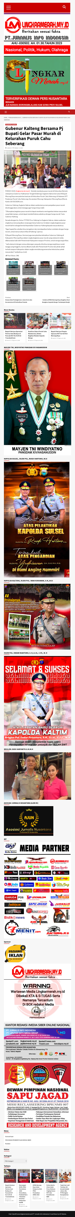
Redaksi (7, 1143)
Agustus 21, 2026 (23, 1206)
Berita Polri (50, 1180)
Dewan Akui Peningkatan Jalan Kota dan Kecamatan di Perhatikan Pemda (18, 300)
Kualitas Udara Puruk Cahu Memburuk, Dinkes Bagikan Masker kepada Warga (37, 334)
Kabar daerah (64, 1180)
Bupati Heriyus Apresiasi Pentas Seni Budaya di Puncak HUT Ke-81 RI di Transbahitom (13, 334)
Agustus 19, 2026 (39, 340)
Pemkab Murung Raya (11, 124)
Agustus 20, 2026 (51, 1200)
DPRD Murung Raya (23, 1180)
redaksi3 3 (9, 148)
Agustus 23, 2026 (16, 340)
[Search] (69, 111)
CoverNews (53, 1214)
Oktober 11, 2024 (18, 148)
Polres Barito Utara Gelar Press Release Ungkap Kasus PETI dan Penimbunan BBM (50, 1191)
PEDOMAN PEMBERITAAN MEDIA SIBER (18, 1140)
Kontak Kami (9, 1136)
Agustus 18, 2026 (62, 338)
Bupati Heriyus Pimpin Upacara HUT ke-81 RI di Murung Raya (59, 333)
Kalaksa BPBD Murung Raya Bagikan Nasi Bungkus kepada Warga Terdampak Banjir (56, 300)
